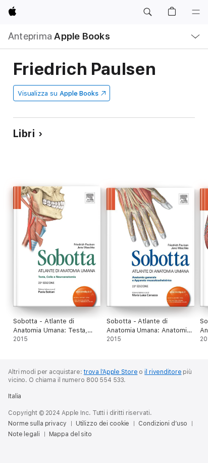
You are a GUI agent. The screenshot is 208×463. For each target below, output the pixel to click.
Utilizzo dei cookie (103, 423)
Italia (14, 396)
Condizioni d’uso (162, 423)
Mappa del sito (70, 434)
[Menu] (196, 12)
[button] (147, 12)
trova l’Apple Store (111, 371)
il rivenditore (162, 371)
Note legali (24, 434)
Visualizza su (58, 93)
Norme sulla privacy (37, 423)
